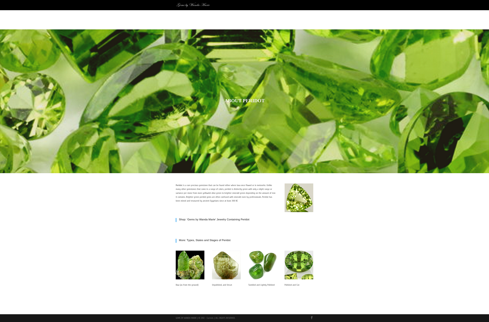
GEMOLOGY (294, 5)
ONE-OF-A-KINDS (307, 5)
